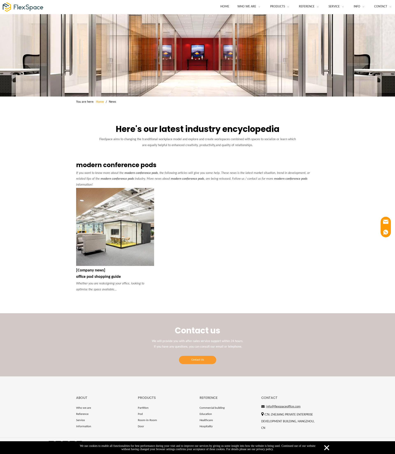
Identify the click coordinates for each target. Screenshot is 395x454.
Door (141, 426)
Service (80, 420)
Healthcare (206, 420)
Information (83, 426)
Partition (143, 408)
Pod (140, 414)
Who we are (83, 408)
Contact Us (197, 359)
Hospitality (206, 426)
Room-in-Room (147, 420)
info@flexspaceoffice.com (283, 406)
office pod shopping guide (98, 277)
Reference (82, 414)
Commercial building (212, 408)
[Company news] (90, 270)
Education (206, 414)
